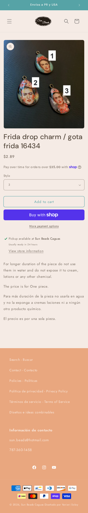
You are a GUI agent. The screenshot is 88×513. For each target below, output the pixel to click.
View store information (26, 251)
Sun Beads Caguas (33, 504)
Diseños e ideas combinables (31, 412)
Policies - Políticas (23, 380)
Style (7, 175)
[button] (9, 21)
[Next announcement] (79, 5)
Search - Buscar (21, 359)
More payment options (44, 226)
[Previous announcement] (9, 5)
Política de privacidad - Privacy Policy (38, 391)
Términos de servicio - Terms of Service (39, 401)
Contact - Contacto (23, 370)
